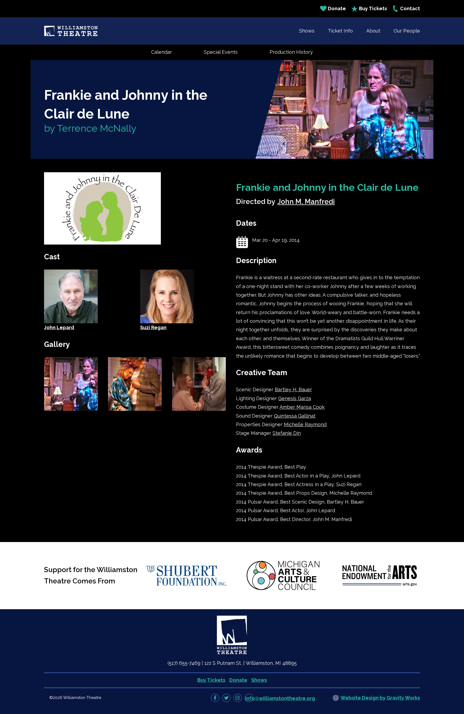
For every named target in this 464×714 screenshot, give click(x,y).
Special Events (221, 52)
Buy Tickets (373, 8)
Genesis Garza (294, 398)
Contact (410, 8)
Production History (291, 52)
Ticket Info (340, 31)
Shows (306, 31)
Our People (407, 31)
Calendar (161, 52)
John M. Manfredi (306, 202)
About (373, 31)
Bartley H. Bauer (293, 389)
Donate (337, 8)
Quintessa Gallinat (295, 416)
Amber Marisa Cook (302, 407)
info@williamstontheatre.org (280, 698)
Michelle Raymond (305, 424)
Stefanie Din (287, 433)
